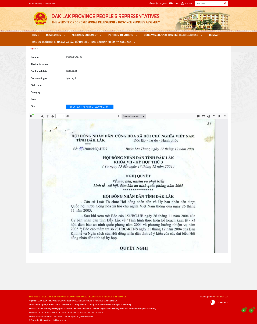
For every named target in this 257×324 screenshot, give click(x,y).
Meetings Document (85, 35)
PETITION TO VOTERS (121, 35)
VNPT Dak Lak (221, 296)
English (163, 3)
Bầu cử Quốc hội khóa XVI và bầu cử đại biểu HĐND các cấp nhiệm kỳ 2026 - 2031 (82, 42)
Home (35, 35)
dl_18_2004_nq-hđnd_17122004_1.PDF (89, 107)
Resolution (54, 35)
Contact (214, 35)
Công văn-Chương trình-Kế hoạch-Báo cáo (171, 35)
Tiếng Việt (153, 3)
